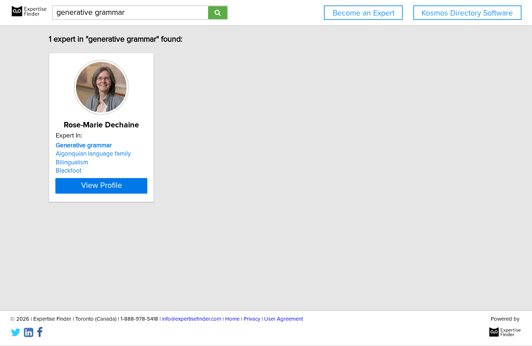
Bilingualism (72, 162)
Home (232, 319)
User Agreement (283, 319)
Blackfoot (68, 171)
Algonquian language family (93, 154)
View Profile (101, 186)
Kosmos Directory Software (467, 13)
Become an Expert (363, 13)
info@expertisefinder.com (191, 319)
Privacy (252, 319)
